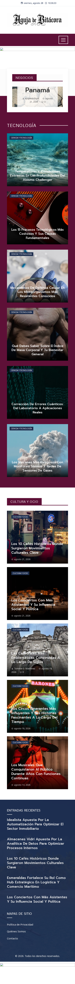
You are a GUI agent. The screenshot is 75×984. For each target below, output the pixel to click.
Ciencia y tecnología (21, 138)
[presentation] (17, 96)
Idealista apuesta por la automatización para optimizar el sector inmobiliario (35, 824)
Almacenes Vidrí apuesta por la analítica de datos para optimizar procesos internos (35, 843)
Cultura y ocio (20, 517)
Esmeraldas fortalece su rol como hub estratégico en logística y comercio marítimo (36, 882)
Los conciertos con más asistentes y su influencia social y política (37, 899)
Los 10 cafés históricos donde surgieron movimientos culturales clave (35, 863)
